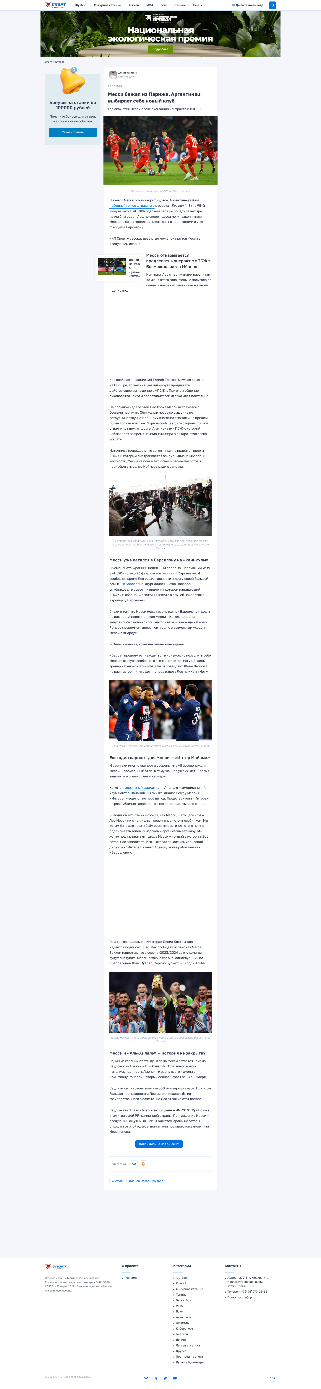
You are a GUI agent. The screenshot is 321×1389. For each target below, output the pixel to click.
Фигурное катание (107, 5)
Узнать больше (73, 132)
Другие (181, 1351)
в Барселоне (133, 584)
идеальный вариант (141, 788)
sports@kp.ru (246, 1297)
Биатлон (182, 1334)
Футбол (80, 5)
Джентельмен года (249, 5)
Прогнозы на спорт (189, 1356)
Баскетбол (183, 1300)
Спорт (48, 62)
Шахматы (182, 1323)
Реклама (130, 1277)
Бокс (164, 5)
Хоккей (133, 5)
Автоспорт (183, 1317)
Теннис (180, 5)
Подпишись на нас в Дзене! (159, 1144)
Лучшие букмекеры (190, 1362)
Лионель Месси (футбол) (146, 1181)
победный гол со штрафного (132, 206)
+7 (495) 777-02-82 (254, 1291)
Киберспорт (184, 1328)
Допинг (181, 1339)
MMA (149, 5)
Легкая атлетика (188, 1345)
